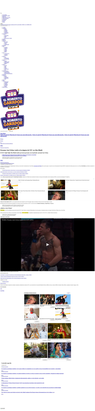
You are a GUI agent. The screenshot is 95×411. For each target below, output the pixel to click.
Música (5, 36)
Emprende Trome (5, 70)
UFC (1, 145)
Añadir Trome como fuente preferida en (6, 143)
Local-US (5, 54)
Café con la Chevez (5, 18)
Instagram (5, 48)
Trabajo (5, 68)
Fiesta (5, 57)
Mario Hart (4, 16)
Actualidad (4, 28)
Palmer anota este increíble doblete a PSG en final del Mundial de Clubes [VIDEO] (13, 278)
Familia (3, 64)
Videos (3, 80)
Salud (5, 66)
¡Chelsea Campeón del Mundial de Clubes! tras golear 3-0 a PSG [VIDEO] (12, 276)
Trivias (3, 79)
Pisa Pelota (4, 20)
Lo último (3, 27)
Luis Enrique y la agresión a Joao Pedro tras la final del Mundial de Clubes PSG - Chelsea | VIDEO (16, 274)
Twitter (5, 49)
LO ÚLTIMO (4, 14)
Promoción (4, 74)
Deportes (3, 39)
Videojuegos (6, 77)
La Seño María (6, 44)
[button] (11, 131)
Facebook (5, 47)
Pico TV (5, 42)
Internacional (6, 32)
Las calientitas (6, 58)
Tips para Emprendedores (8, 73)
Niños (5, 67)
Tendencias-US (6, 53)
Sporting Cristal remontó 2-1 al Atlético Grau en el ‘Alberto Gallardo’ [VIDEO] (12, 175)
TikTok (5, 50)
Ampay (5, 43)
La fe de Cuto (4, 19)
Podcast (3, 56)
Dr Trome (5, 85)
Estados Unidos (6, 61)
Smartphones (6, 78)
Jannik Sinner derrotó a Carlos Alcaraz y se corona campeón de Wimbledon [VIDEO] (13, 171)
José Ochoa (2, 290)
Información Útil (7, 72)
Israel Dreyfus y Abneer (6, 15)
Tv (4, 34)
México (5, 63)
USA (3, 52)
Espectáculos (4, 33)
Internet (5, 76)
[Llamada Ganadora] (12, 109)
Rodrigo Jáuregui (11, 163)
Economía (6, 31)
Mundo (5, 86)
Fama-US (5, 55)
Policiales (5, 30)
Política (5, 29)
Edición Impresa (4, 87)
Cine (5, 37)
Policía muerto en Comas (6, 17)
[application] (47, 244)
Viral (3, 46)
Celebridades (6, 35)
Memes (5, 51)
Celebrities (6, 84)
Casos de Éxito (6, 71)
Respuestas (4, 45)
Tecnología (4, 75)
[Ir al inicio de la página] (2, 408)
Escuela (5, 65)
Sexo (5, 69)
